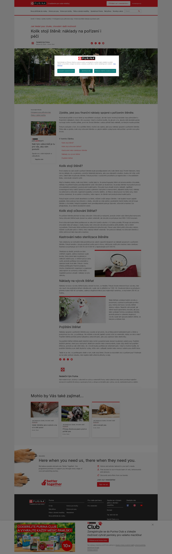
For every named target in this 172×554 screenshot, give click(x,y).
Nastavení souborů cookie (66, 71)
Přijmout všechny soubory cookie (105, 71)
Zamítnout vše (86, 71)
